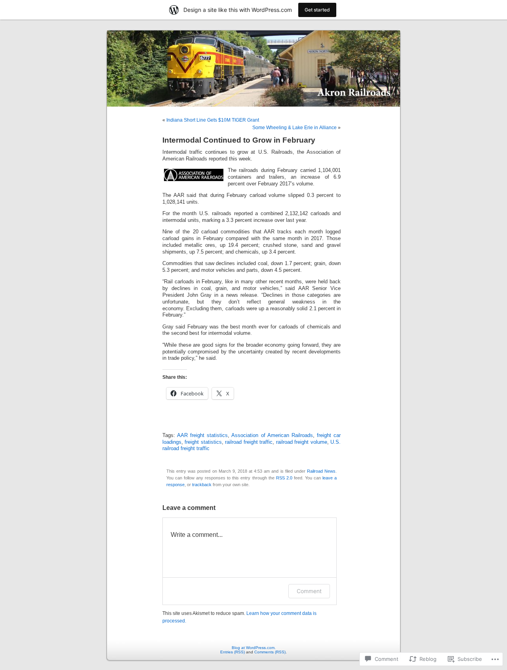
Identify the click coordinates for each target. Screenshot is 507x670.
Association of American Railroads (272, 435)
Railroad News (321, 471)
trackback (202, 484)
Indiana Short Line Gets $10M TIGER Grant (212, 120)
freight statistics (203, 442)
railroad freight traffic (249, 442)
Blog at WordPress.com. (254, 647)
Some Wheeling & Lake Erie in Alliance (294, 127)
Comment (309, 591)
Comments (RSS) (270, 652)
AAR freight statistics (202, 435)
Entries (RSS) (232, 652)
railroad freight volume (301, 442)
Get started (317, 10)
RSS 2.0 (284, 477)
